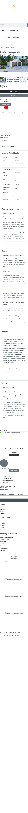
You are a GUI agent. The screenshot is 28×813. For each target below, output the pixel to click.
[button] (14, 455)
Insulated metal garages (7, 47)
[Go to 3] (17, 80)
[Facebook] (2, 107)
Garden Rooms (16, 34)
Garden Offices (5, 34)
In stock (11, 41)
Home (2, 45)
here (6, 417)
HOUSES (4, 30)
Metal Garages (16, 45)
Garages (4, 41)
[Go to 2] (10, 80)
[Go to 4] (23, 80)
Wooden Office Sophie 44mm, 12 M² (14, 449)
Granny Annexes (6, 37)
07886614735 (7, 478)
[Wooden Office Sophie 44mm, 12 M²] (14, 439)
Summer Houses (14, 30)
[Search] (27, 25)
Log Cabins (16, 37)
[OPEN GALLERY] (14, 66)
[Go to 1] (3, 80)
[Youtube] (14, 107)
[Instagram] (6, 107)
